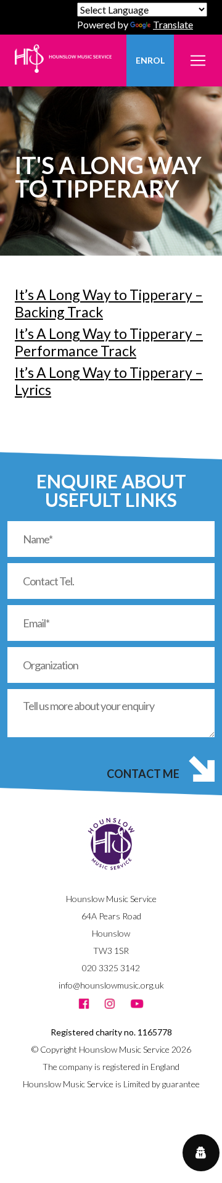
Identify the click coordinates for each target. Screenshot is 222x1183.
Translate (173, 24)
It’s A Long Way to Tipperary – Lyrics (109, 381)
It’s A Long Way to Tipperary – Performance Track (109, 342)
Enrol (150, 60)
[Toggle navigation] (198, 53)
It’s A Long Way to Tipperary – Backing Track (109, 303)
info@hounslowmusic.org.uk (111, 985)
